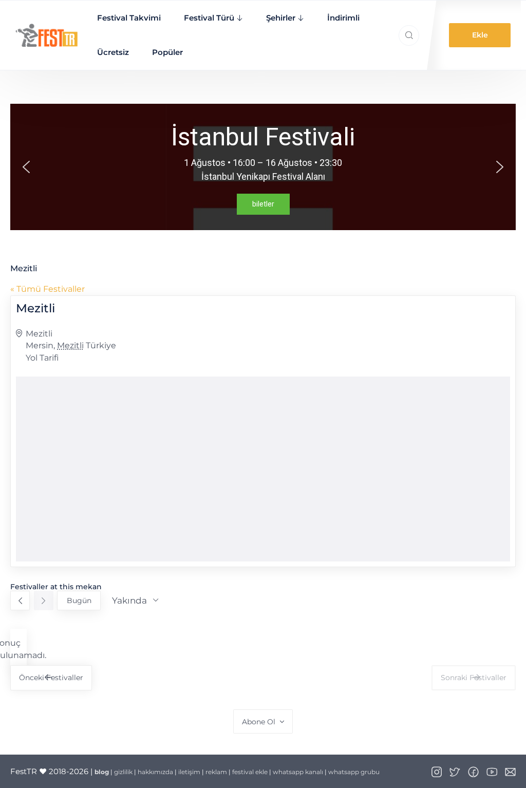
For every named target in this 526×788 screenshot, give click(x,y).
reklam (216, 772)
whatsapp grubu (354, 772)
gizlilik (123, 772)
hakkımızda (155, 772)
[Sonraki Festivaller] (43, 600)
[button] (26, 167)
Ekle (480, 35)
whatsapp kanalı (298, 772)
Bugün (79, 600)
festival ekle (250, 772)
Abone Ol (258, 721)
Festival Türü (209, 18)
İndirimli (343, 18)
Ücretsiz (113, 52)
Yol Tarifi (42, 358)
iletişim (189, 772)
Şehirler (280, 18)
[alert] (18, 649)
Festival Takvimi (129, 18)
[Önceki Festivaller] (20, 600)
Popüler (167, 52)
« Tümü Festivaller (47, 289)
